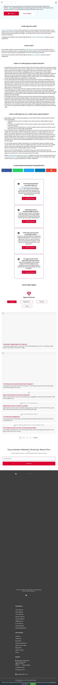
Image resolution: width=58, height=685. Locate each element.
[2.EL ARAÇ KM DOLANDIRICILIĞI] (29, 418)
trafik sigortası (12, 155)
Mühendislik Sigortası (20, 628)
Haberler (42, 302)
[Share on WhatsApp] (18, 170)
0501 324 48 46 (21, 669)
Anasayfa (17, 636)
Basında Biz (18, 641)
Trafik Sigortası (12, 21)
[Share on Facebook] (7, 170)
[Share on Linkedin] (40, 170)
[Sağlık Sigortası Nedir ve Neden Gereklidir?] (29, 407)
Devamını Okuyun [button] (30, 198)
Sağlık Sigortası (19, 621)
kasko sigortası (24, 155)
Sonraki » (35, 438)
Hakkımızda (18, 638)
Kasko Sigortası (29, 49)
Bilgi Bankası (26, 302)
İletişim (17, 652)
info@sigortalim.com (10, 157)
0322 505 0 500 (20, 667)
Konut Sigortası (19, 614)
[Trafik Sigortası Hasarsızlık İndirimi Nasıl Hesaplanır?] (29, 370)
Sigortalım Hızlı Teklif (20, 645)
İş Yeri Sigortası (19, 623)
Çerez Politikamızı (52, 682)
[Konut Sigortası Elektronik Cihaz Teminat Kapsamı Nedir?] (29, 429)
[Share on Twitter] (29, 170)
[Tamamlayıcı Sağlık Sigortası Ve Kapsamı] (29, 331)
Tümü (11, 302)
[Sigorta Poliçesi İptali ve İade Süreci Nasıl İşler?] (29, 396)
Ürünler (27, 306)
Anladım (33, 684)
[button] (11, 13)
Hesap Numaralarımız (21, 643)
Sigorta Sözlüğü (19, 650)
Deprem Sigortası (19, 616)
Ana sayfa (4, 21)
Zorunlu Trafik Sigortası (8, 30)
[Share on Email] (51, 170)
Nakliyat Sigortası (19, 626)
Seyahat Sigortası (20, 619)
